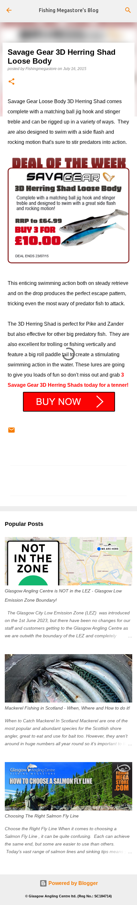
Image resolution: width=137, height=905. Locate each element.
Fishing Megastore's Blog (68, 10)
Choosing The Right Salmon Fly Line (42, 815)
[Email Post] (11, 432)
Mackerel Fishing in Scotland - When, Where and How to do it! (67, 708)
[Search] (128, 10)
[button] (11, 82)
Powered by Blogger (72, 883)
